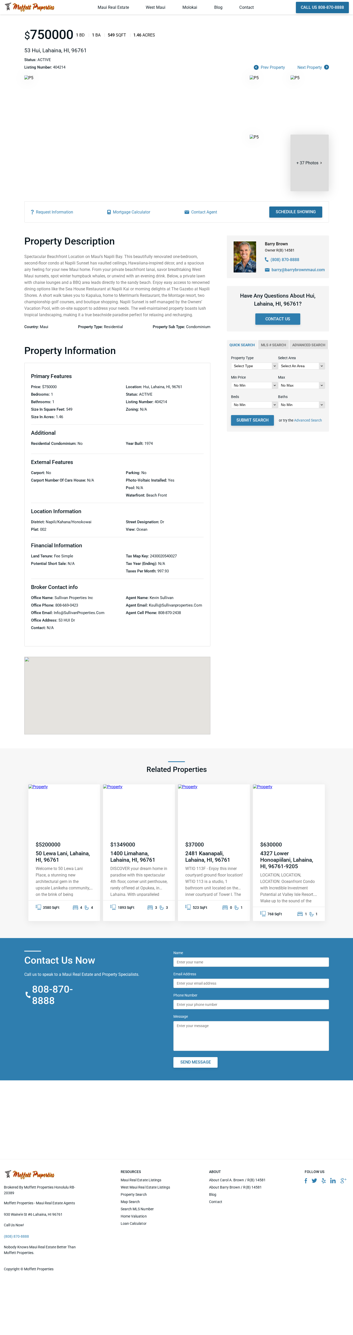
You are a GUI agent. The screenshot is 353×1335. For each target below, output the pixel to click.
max (281, 377)
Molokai (189, 7)
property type (242, 358)
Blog (218, 7)
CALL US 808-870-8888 (322, 7)
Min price (238, 377)
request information (54, 212)
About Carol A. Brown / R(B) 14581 (237, 1180)
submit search (252, 420)
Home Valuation (134, 1216)
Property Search (134, 1194)
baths (283, 397)
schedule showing (296, 211)
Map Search (130, 1202)
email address (184, 974)
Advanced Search (308, 420)
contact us (277, 318)
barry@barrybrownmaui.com (298, 269)
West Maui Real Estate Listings (145, 1187)
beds (235, 397)
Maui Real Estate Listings (141, 1180)
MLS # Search (273, 345)
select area (287, 358)
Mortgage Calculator (131, 212)
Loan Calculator (134, 1223)
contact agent (204, 212)
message (180, 1016)
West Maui (155, 7)
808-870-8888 (52, 995)
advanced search (308, 345)
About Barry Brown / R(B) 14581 (235, 1187)
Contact (246, 7)
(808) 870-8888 (285, 259)
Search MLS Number (137, 1209)
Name (178, 953)
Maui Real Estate (113, 7)
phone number (185, 995)
